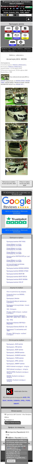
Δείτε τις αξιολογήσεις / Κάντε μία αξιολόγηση (17, 212)
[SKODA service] (8, 35)
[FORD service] (12, 42)
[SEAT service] (25, 28)
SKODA (3, 81)
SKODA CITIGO (20, 81)
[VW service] (17, 28)
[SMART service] (21, 42)
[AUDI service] (8, 28)
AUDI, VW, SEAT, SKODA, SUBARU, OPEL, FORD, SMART (16, 400)
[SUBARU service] (17, 35)
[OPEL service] (25, 35)
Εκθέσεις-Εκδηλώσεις (19, 65)
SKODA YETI (19, 84)
